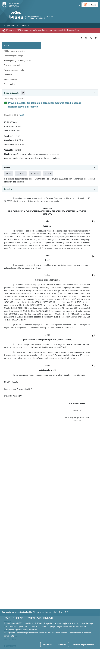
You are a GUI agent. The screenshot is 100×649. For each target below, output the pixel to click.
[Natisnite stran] (95, 37)
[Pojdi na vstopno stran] (10, 7)
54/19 (21, 115)
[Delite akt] (90, 37)
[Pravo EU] (93, 222)
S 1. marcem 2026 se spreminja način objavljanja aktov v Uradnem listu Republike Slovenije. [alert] (45, 30)
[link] (9, 25)
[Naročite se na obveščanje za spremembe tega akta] (81, 37)
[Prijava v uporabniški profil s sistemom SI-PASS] (90, 4)
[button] (50, 92)
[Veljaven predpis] (5, 103)
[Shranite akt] (86, 37)
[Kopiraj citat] (23, 93)
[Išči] (79, 4)
